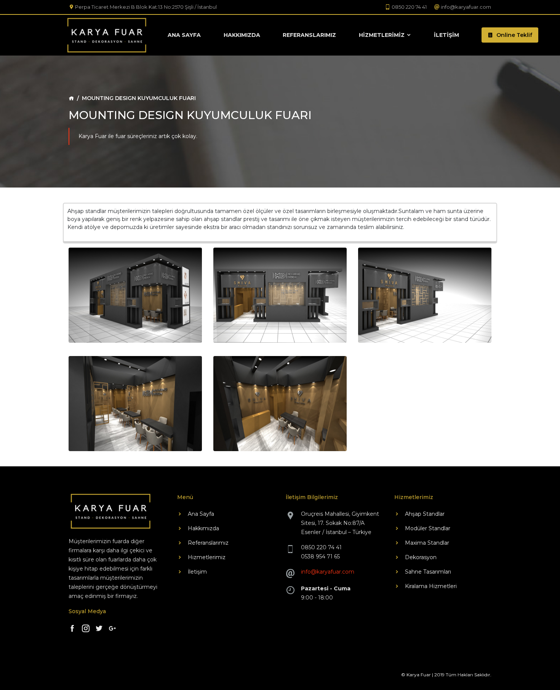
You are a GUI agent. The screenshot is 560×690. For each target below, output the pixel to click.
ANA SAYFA (184, 35)
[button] (510, 35)
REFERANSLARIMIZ (309, 35)
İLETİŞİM (446, 35)
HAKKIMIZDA (242, 35)
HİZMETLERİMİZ (382, 35)
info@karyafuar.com (327, 571)
